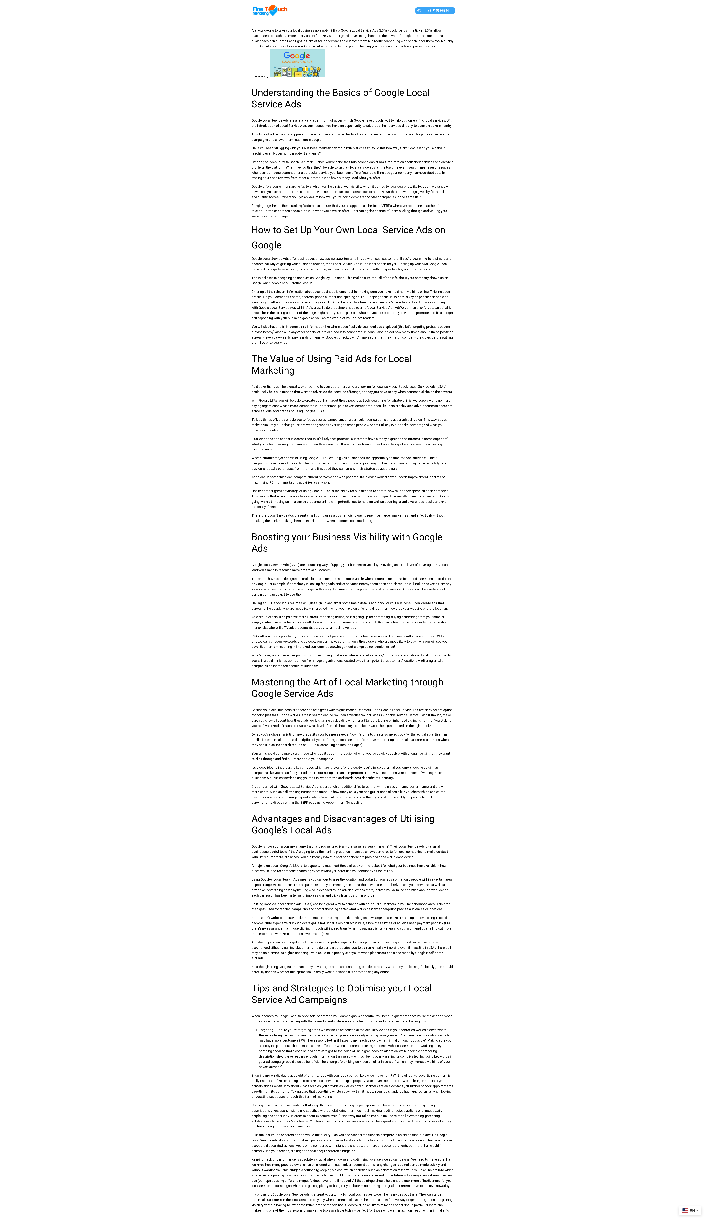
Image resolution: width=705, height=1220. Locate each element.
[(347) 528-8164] (419, 10)
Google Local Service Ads (299, 786)
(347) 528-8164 (438, 10)
